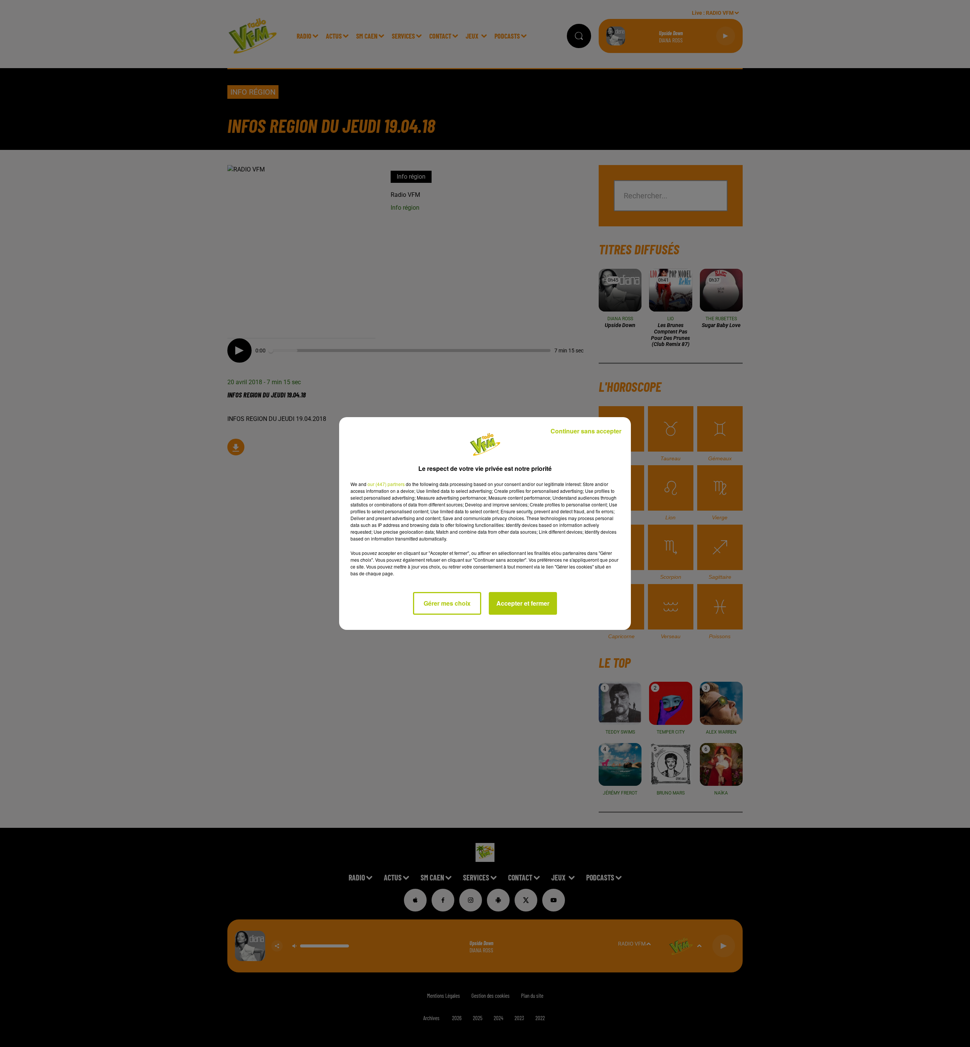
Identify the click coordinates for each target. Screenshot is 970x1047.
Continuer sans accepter (586, 431)
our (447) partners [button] (386, 484)
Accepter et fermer (522, 603)
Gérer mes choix (447, 603)
